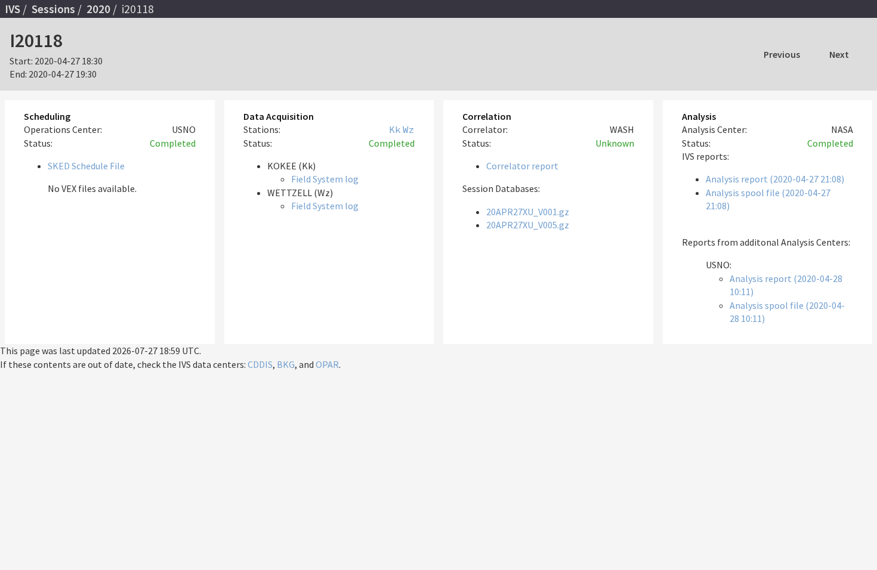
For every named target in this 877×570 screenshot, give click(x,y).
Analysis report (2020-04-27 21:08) (775, 179)
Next (839, 54)
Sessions (53, 9)
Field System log (325, 179)
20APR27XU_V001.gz (527, 212)
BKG (286, 364)
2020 (98, 9)
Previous (782, 54)
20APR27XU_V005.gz (527, 225)
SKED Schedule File (86, 166)
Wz (409, 129)
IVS (12, 9)
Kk (395, 129)
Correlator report (522, 166)
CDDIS (260, 364)
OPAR (327, 364)
